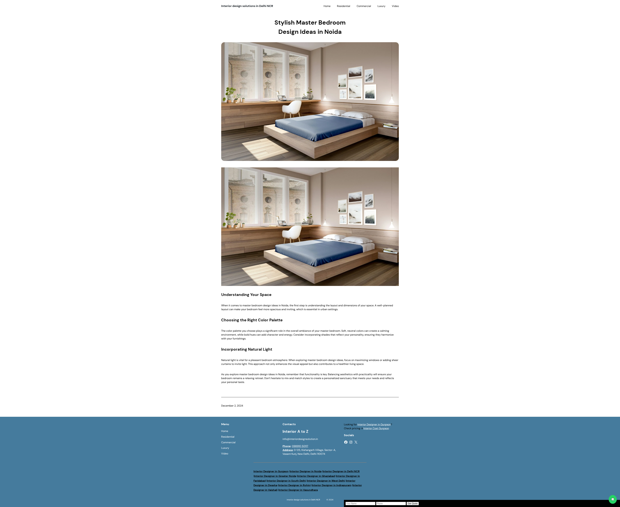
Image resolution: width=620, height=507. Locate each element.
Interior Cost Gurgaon (376, 428)
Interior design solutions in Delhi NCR (247, 6)
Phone (287, 446)
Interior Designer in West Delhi (326, 480)
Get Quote (413, 503)
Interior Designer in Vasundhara (298, 490)
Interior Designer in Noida (305, 471)
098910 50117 (300, 446)
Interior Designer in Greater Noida (275, 476)
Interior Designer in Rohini (295, 485)
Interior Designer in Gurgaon (374, 424)
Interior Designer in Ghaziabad (316, 476)
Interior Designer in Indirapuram (331, 485)
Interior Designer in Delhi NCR (341, 471)
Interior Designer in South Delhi (286, 480)
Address (288, 450)
